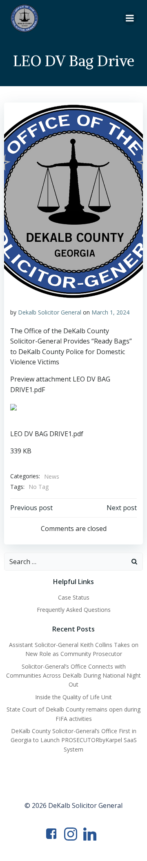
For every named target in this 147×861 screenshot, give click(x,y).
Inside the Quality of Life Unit (73, 697)
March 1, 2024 (110, 312)
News (51, 476)
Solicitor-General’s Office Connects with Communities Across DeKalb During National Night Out (73, 675)
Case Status (73, 597)
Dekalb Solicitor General (49, 312)
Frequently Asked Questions (74, 609)
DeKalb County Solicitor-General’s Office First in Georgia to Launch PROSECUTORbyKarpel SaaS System (74, 740)
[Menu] (130, 18)
